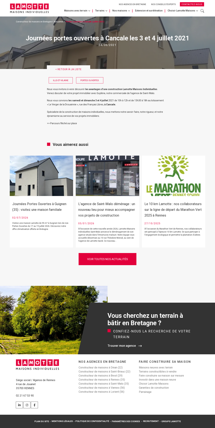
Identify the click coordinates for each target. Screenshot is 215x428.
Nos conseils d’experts (163, 4)
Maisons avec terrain (75, 10)
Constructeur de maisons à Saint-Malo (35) (104, 383)
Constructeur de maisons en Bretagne (34, 22)
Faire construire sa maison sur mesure (161, 375)
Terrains (99, 10)
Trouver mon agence (122, 345)
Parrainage (145, 392)
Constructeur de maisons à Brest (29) (100, 375)
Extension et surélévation (149, 10)
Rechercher (202, 12)
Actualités (58, 22)
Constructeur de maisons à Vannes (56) (102, 387)
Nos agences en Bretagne (132, 4)
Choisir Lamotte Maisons (181, 10)
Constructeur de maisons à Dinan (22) (101, 367)
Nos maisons (119, 10)
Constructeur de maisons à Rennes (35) (102, 379)
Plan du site (41, 421)
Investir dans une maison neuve (157, 379)
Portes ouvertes (89, 80)
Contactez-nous (192, 4)
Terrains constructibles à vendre (158, 371)
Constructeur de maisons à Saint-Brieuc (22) (104, 371)
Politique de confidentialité (92, 421)
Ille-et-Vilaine (60, 80)
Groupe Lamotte (171, 421)
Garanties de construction (154, 387)
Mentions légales (62, 421)
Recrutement (151, 421)
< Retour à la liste (68, 69)
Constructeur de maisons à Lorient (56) (101, 391)
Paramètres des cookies (126, 421)
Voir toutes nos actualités (107, 259)
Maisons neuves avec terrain (156, 367)
